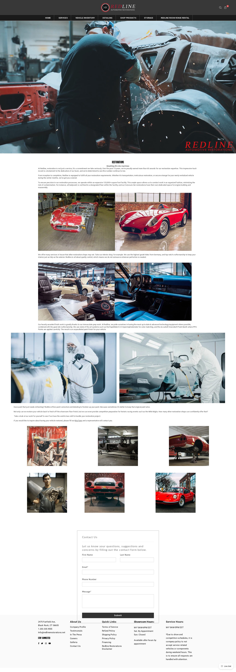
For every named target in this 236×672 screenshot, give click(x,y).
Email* (85, 567)
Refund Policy (108, 631)
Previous (12, 369)
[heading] (118, 544)
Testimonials (76, 631)
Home (48, 18)
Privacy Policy (108, 638)
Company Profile (78, 627)
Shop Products (128, 18)
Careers (73, 638)
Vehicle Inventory (85, 18)
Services (63, 18)
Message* (86, 592)
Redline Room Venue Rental (175, 18)
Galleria (73, 642)
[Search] (220, 7)
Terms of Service (110, 627)
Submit (118, 615)
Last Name (125, 555)
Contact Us (75, 646)
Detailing (107, 18)
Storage (148, 18)
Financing (106, 642)
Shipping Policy (109, 634)
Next (224, 369)
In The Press (76, 634)
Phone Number (89, 579)
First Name (87, 555)
